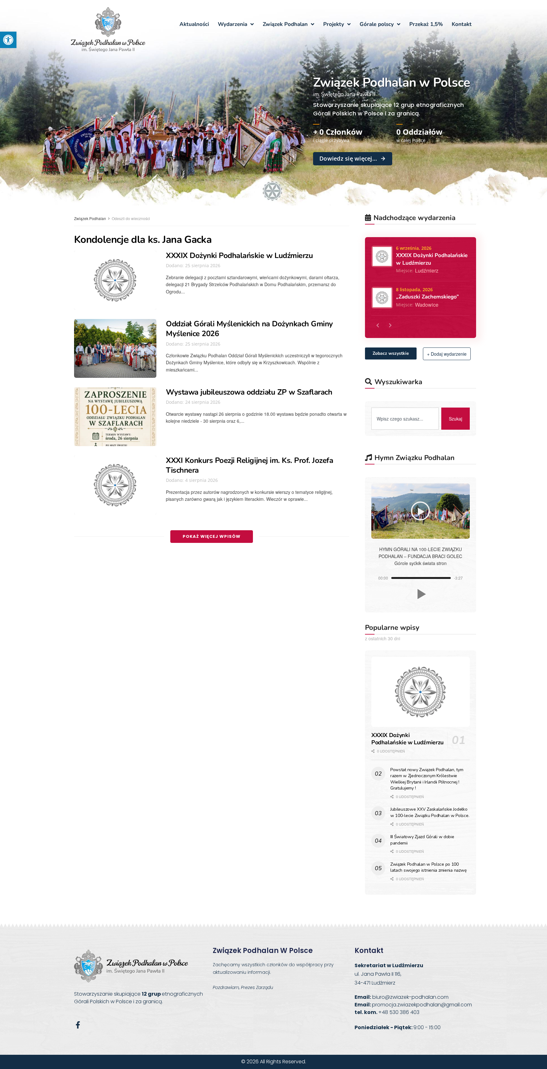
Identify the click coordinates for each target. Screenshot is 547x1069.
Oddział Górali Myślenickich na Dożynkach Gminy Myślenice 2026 (249, 329)
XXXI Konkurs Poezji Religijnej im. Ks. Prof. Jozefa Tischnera (249, 465)
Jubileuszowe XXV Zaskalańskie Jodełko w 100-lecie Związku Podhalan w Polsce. (429, 812)
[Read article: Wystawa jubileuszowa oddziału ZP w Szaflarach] (115, 416)
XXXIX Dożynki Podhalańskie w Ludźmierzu (239, 255)
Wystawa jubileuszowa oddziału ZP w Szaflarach (249, 392)
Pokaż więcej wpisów (212, 536)
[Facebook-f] (77, 1025)
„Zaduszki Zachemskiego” (427, 296)
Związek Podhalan (90, 218)
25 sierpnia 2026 (202, 265)
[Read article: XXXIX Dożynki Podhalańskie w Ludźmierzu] (115, 280)
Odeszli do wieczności (131, 218)
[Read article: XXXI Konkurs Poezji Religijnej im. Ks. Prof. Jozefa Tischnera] (115, 485)
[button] (8, 40)
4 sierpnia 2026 (201, 480)
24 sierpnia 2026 (202, 402)
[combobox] (405, 419)
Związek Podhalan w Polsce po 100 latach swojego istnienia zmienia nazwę (428, 867)
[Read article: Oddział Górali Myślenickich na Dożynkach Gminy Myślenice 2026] (115, 348)
